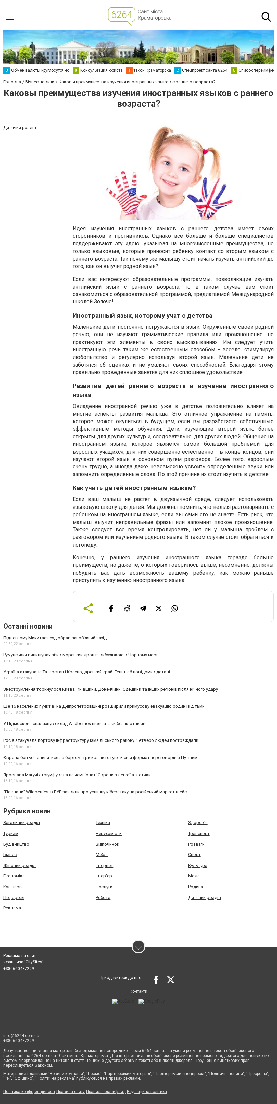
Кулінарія (13, 886)
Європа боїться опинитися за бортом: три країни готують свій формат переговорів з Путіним (100, 757)
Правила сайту (70, 1091)
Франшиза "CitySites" (23, 962)
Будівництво (16, 844)
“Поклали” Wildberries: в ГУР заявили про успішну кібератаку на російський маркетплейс (95, 791)
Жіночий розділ (19, 865)
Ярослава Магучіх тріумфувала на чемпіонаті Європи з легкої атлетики (77, 774)
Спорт (194, 854)
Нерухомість (109, 833)
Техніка (103, 822)
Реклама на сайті (20, 955)
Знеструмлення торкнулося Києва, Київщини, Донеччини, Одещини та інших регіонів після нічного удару (110, 689)
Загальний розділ (21, 822)
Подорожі (13, 897)
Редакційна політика (147, 1091)
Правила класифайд (106, 1091)
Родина (195, 886)
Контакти (138, 991)
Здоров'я (198, 822)
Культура (197, 865)
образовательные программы (172, 279)
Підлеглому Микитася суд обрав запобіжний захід (55, 637)
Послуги (104, 886)
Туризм (10, 833)
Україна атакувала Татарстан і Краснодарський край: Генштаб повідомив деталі (86, 671)
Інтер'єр (104, 875)
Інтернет (104, 865)
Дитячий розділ (204, 897)
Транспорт (199, 833)
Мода (194, 875)
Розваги (196, 844)
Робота (103, 897)
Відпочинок (107, 844)
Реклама (12, 907)
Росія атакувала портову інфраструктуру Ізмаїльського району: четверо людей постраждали (100, 740)
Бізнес (10, 854)
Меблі (102, 854)
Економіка (14, 875)
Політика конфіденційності (29, 1091)
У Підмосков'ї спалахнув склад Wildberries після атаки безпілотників (74, 723)
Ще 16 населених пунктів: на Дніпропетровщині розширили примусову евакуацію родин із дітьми (104, 706)
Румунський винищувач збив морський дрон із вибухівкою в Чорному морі (80, 654)
